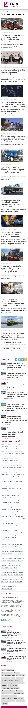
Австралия (9, 444)
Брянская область (5, 462)
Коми (16, 497)
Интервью (4, 680)
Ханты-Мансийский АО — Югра (15, 577)
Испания (16, 481)
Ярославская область (6, 588)
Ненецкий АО (21, 518)
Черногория (16, 579)
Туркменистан (4, 567)
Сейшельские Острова (7, 553)
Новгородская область (7, 523)
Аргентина (4, 451)
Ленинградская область (12, 507)
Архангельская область (19, 451)
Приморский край (12, 535)
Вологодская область (19, 467)
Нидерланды (4, 521)
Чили (7, 581)
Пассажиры (19, 690)
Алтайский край (5, 448)
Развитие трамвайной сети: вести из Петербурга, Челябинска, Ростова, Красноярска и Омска (12, 269)
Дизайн (8, 678)
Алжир (11, 446)
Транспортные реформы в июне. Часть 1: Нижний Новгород (16, 385)
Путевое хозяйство (7, 698)
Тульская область (15, 565)
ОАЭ (16, 525)
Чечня (2, 581)
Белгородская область (7, 458)
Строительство (5, 701)
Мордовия (4, 516)
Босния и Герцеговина (7, 460)
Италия (21, 481)
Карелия (15, 490)
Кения (20, 493)
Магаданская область (6, 511)
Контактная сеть (20, 683)
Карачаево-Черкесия (6, 490)
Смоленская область (17, 556)
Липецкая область (6, 509)
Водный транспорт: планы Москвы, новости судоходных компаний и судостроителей (13, 104)
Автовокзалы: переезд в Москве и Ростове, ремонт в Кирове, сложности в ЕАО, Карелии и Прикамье (12, 170)
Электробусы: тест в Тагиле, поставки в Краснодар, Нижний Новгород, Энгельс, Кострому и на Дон (12, 336)
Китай (19, 495)
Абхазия (3, 444)
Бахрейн (23, 453)
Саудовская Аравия (6, 546)
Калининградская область (8, 486)
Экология (22, 701)
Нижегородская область (15, 521)
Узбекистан (21, 570)
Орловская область (6, 530)
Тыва (15, 567)
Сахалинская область (6, 549)
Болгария (16, 458)
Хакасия (3, 577)
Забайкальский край (19, 474)
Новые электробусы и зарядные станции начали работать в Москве (16, 365)
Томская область (5, 565)
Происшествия (12, 696)
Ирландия (3, 481)
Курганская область (6, 504)
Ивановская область (6, 476)
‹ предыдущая (15, 349)
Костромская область (6, 500)
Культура (4, 685)
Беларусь (12, 455)
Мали (15, 511)
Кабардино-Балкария (6, 483)
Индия (3, 479)
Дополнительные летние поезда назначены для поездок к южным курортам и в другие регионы (14, 407)
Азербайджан (4, 446)
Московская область (18, 516)
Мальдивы (19, 511)
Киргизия (3, 495)
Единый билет (19, 678)
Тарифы (13, 701)
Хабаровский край (18, 574)
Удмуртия (14, 570)
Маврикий (18, 509)
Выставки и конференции (8, 675)
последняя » (20, 353)
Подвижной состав (19, 693)
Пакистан (14, 530)
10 (20, 351)
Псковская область (6, 537)
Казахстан (16, 483)
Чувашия (11, 581)
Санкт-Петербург (5, 544)
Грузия (7, 472)
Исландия (10, 481)
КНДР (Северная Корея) (7, 497)
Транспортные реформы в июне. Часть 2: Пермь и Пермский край (16, 375)
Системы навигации (18, 698)
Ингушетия (21, 476)
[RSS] (25, 359)
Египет (11, 474)
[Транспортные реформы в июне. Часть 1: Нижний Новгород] (3, 658)
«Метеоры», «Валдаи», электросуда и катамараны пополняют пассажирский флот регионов (14, 395)
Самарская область (17, 542)
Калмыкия (18, 486)
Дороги (13, 678)
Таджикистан (20, 558)
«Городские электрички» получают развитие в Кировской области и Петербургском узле (13, 633)
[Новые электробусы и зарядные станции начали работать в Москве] (3, 642)
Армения (10, 451)
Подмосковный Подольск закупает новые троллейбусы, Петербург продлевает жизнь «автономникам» (13, 432)
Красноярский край (6, 502)
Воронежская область (7, 469)
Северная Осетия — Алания (16, 551)
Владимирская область (19, 465)
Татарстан (4, 563)
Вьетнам (16, 469)
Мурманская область (6, 518)
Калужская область (6, 488)
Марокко (9, 514)
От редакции (5, 690)
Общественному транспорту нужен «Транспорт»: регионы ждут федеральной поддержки (13, 72)
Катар (20, 490)
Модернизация (5, 688)
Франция (10, 574)
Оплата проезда (15, 688)
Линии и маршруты (13, 685)
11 (24, 351)
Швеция (3, 584)
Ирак (7, 479)
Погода (10, 693)
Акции (3, 670)
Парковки (12, 690)
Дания (17, 472)
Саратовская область (16, 544)
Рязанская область (6, 542)
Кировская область (12, 495)
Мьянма (15, 518)
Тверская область (12, 563)
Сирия (3, 556)
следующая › (10, 353)
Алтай (15, 446)
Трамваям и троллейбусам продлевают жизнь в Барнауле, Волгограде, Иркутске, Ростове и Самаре (13, 38)
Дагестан (12, 472)
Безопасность (10, 670)
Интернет (11, 680)
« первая (6, 349)
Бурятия (13, 462)
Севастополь (4, 551)
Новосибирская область (7, 525)
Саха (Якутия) (16, 546)
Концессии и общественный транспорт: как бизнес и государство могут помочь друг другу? (13, 139)
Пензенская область (6, 532)
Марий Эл (3, 514)
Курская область (17, 504)
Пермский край (16, 532)
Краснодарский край (18, 500)
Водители (16, 672)
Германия (21, 469)
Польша (23, 532)
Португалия (4, 535)
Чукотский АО (18, 581)
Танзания (20, 560)
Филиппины (21, 572)
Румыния (15, 539)
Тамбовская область (12, 560)
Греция (3, 472)
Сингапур (20, 553)
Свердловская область (19, 549)
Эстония (15, 584)
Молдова (15, 514)
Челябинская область (6, 579)
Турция (11, 567)
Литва (13, 509)
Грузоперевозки (20, 675)
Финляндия (4, 574)
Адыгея (20, 444)
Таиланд (3, 560)
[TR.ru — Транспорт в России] (12, 7)
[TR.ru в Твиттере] (19, 359)
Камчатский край (16, 488)
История (17, 680)
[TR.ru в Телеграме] (22, 359)
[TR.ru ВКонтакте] (16, 359)
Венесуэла (9, 465)
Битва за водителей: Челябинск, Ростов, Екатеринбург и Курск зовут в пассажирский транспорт (14, 302)
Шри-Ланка (9, 584)
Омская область (5, 528)
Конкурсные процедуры (8, 683)
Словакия (8, 556)
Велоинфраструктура (7, 672)
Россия (14, 537)
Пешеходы (4, 693)
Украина (3, 572)
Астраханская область (7, 453)
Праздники (5, 696)
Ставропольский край (7, 558)
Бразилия (16, 460)
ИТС (22, 680)
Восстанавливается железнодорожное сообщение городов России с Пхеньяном (14, 419)
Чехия (21, 579)
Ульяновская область (12, 572)
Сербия (15, 553)
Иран (10, 479)
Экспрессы (4, 703)
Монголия (21, 514)
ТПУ (17, 701)
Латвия (3, 507)
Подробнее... (19, 606)
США (15, 558)
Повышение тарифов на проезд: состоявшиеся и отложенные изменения (11, 234)
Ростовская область (6, 539)
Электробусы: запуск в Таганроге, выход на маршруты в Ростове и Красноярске (10, 203)
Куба (17, 502)
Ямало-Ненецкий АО (6, 586)
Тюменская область (6, 570)
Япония (14, 586)
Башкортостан (5, 455)
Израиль (15, 476)
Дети (3, 678)
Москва (10, 516)
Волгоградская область (7, 467)
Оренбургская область (16, 528)
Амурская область (15, 448)
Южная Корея (22, 584)
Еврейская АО (4, 474)
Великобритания (21, 462)
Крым (14, 502)
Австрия (15, 444)
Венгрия (3, 465)
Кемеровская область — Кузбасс (9, 493)
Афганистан (17, 453)
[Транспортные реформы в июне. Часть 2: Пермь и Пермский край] (3, 650)
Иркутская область (18, 479)
